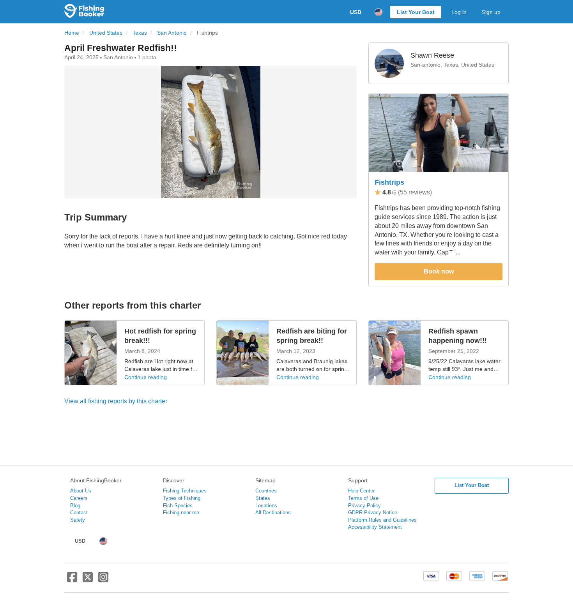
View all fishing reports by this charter (115, 401)
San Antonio (172, 33)
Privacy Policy (364, 505)
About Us (80, 491)
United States (105, 33)
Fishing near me (181, 512)
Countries (266, 491)
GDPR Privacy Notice (372, 512)
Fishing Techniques (185, 491)
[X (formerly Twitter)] (88, 580)
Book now (439, 271)
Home (71, 33)
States (262, 498)
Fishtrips (389, 182)
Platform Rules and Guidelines (382, 520)
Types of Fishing (181, 498)
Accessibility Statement (375, 527)
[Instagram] (103, 580)
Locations (266, 505)
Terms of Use (363, 498)
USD (355, 12)
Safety (77, 520)
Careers (79, 498)
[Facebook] (72, 580)
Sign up (491, 12)
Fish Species (178, 505)
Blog (75, 505)
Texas (140, 33)
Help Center (361, 491)
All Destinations (273, 512)
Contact (79, 512)
